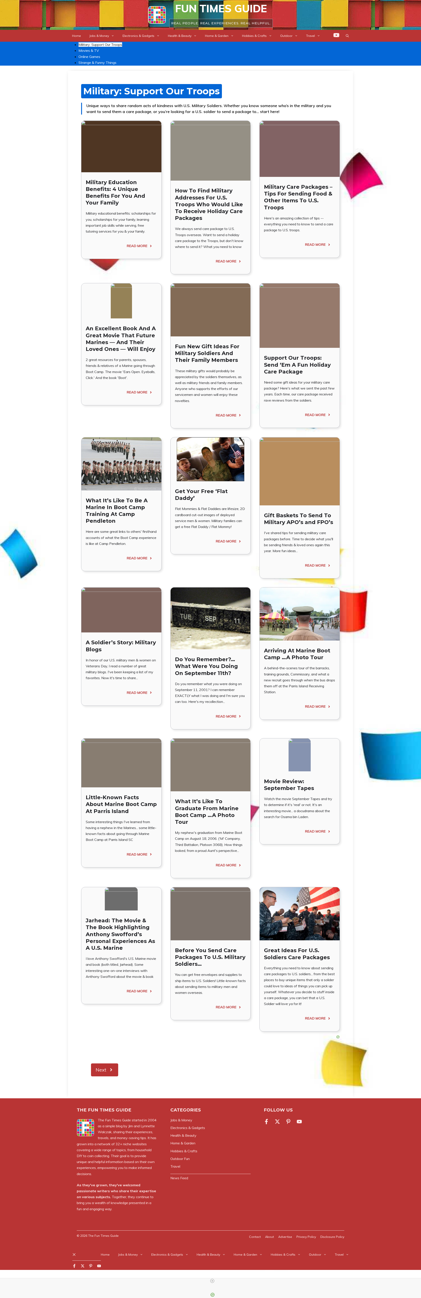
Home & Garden (216, 36)
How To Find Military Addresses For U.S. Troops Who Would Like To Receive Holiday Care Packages (209, 204)
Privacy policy (306, 1237)
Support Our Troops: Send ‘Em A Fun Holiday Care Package (297, 365)
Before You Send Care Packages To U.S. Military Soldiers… (210, 957)
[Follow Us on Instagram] (288, 1121)
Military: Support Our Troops (100, 44)
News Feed (179, 1178)
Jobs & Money (99, 36)
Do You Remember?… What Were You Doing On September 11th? (206, 666)
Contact (255, 1237)
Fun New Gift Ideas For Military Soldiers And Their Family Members (207, 353)
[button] (347, 36)
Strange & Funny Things (97, 62)
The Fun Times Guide (103, 1236)
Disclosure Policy (332, 1237)
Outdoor (286, 36)
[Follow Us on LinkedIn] (299, 1121)
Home (76, 36)
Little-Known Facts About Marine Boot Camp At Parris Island (121, 804)
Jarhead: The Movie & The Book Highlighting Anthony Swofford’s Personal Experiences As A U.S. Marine (120, 934)
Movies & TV (88, 50)
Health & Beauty (179, 36)
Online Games (89, 56)
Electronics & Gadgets (138, 36)
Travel (310, 36)
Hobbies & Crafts (254, 36)
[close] (212, 1281)
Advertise (285, 1237)
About (269, 1237)
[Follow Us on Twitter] (277, 1121)
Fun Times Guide (221, 8)
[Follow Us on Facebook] (267, 1121)
